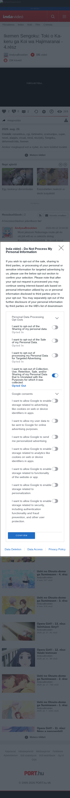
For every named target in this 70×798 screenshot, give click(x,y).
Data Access (35, 549)
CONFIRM (21, 535)
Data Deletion (13, 549)
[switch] (55, 327)
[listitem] (35, 318)
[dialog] (35, 399)
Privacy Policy (57, 549)
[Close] (62, 249)
